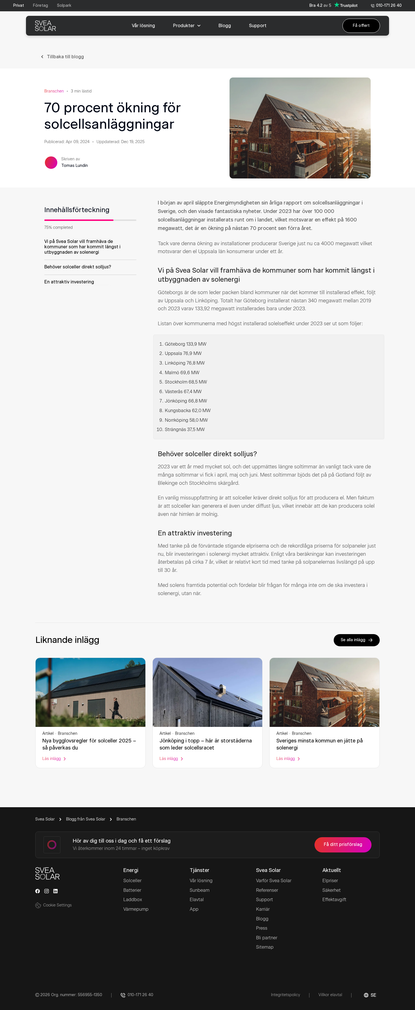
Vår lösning (201, 880)
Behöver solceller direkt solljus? (77, 267)
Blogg (262, 918)
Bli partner (266, 937)
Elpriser (330, 880)
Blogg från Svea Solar (85, 819)
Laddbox (132, 899)
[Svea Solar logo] (45, 25)
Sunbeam (199, 890)
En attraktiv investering (69, 282)
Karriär (263, 909)
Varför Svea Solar (273, 880)
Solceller (132, 880)
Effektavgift (334, 899)
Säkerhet (331, 890)
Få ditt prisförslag (343, 844)
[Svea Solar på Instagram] (46, 891)
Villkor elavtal (330, 994)
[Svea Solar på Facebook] (37, 891)
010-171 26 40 (389, 6)
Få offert (361, 26)
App (194, 909)
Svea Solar (45, 819)
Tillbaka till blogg (65, 57)
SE (373, 995)
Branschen (54, 91)
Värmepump (135, 909)
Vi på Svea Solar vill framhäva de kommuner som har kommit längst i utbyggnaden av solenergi (82, 247)
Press (261, 928)
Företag (40, 6)
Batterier (132, 890)
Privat (18, 6)
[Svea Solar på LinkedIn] (55, 891)
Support (264, 899)
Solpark (64, 6)
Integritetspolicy (285, 994)
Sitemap (265, 947)
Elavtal (197, 899)
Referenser (267, 890)
